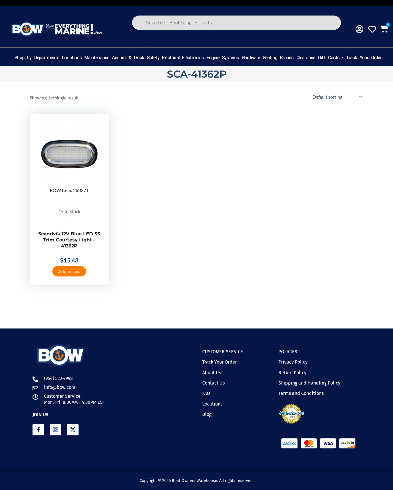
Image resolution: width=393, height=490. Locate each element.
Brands (286, 57)
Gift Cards (328, 57)
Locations (72, 57)
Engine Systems (223, 57)
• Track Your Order (361, 57)
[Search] (144, 42)
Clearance (305, 57)
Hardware (251, 57)
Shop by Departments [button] (36, 57)
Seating (270, 57)
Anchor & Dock (128, 57)
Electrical (171, 57)
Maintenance (96, 57)
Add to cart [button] (69, 271)
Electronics (193, 57)
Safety (153, 57)
